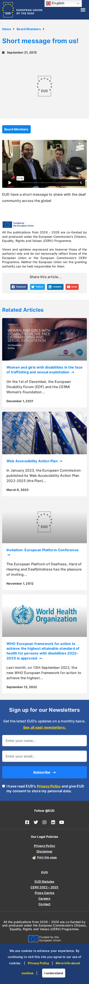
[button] (83, 10)
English (58, 3)
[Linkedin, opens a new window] (53, 822)
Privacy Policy (49, 786)
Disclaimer (45, 851)
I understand (53, 973)
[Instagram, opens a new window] (44, 822)
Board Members (29, 29)
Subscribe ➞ (44, 772)
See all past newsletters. (44, 727)
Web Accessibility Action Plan (32, 461)
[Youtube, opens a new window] (61, 822)
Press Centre (44, 893)
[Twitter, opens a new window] (36, 822)
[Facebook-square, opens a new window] (27, 822)
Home (6, 29)
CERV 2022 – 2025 (44, 887)
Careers (44, 898)
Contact (44, 904)
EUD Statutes (44, 881)
